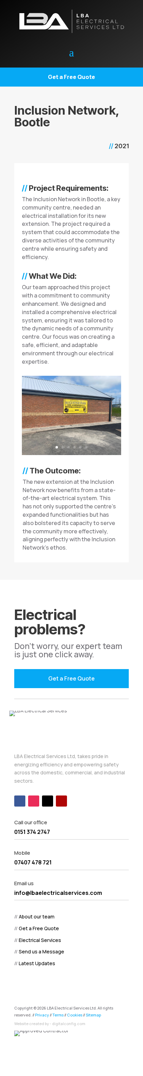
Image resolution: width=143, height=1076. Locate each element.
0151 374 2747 (32, 832)
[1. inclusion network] (71, 455)
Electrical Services (40, 940)
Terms (58, 1014)
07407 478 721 (33, 862)
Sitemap (93, 1014)
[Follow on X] (47, 801)
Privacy (42, 1014)
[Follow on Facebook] (19, 801)
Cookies (74, 1014)
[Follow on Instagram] (33, 801)
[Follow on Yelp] (61, 801)
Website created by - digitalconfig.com (49, 1023)
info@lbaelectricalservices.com (58, 893)
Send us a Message (41, 951)
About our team (36, 916)
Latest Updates (37, 963)
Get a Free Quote (71, 77)
